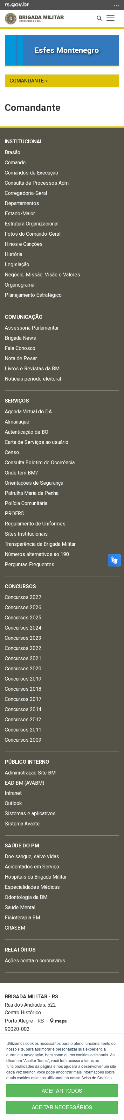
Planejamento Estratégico (33, 295)
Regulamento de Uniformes (35, 524)
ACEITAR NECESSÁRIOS (62, 1107)
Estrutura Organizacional (32, 224)
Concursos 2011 (23, 730)
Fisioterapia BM (22, 918)
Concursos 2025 (23, 618)
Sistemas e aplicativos (30, 813)
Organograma (19, 285)
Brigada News (20, 338)
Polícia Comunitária (26, 503)
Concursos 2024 (23, 628)
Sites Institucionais (26, 534)
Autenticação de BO (26, 432)
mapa (60, 1021)
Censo (12, 452)
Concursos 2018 (23, 689)
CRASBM (15, 928)
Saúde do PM (22, 846)
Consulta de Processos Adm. (37, 183)
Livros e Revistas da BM (32, 369)
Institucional (24, 142)
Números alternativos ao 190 (37, 554)
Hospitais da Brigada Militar (35, 877)
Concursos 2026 (23, 607)
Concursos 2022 (23, 648)
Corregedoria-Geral (26, 193)
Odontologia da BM (26, 897)
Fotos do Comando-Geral (32, 234)
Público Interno (27, 762)
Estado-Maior (20, 213)
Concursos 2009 (23, 740)
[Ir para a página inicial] (34, 19)
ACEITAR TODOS (62, 1090)
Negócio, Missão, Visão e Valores (42, 275)
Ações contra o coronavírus (35, 961)
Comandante (27, 81)
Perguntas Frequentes (29, 564)
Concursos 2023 (23, 638)
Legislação (17, 264)
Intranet (13, 793)
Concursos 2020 (23, 669)
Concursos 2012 (23, 720)
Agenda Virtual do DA (28, 412)
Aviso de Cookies (96, 1077)
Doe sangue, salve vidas (32, 856)
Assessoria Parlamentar (32, 328)
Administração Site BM (30, 773)
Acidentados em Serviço (32, 867)
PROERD (14, 513)
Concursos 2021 (23, 658)
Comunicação (24, 317)
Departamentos (22, 203)
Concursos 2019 (23, 679)
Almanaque (17, 422)
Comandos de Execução (31, 173)
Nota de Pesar (21, 358)
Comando (15, 163)
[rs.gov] (17, 4)
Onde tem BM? (21, 473)
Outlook (13, 803)
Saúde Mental (20, 907)
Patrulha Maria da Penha (32, 493)
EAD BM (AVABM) (24, 783)
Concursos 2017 (23, 699)
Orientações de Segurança (34, 483)
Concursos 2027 (23, 597)
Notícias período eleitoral (33, 379)
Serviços (17, 401)
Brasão (12, 152)
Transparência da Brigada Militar (40, 544)
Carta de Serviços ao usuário (36, 442)
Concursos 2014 (23, 709)
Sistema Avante (22, 824)
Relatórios (20, 950)
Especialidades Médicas (32, 887)
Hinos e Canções (24, 244)
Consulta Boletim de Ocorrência (40, 463)
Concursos (20, 586)
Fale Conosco (20, 348)
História (13, 254)
